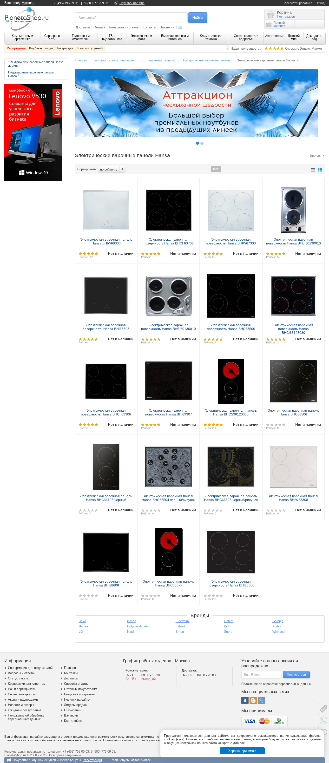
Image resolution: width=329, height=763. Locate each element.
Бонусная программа (79, 694)
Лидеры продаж (75, 705)
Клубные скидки (41, 48)
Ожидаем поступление (24, 710)
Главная (81, 60)
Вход (321, 3)
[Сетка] (320, 169)
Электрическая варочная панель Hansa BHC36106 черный (106, 498)
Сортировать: (87, 169)
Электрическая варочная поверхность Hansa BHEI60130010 (168, 327)
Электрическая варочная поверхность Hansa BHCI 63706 (169, 241)
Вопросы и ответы (21, 673)
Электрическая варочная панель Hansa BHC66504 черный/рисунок (168, 498)
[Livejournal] (261, 700)
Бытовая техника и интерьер (175, 37)
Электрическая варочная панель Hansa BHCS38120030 (231, 412)
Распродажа (16, 48)
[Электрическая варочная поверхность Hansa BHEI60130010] (168, 294)
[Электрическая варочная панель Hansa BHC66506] (293, 379)
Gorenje (277, 621)
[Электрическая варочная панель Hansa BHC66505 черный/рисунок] (231, 465)
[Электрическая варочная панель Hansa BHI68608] (106, 550)
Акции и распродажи (23, 699)
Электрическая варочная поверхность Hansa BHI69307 (168, 412)
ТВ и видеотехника (112, 37)
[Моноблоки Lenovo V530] (33, 179)
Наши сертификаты (22, 689)
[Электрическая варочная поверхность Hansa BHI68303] (106, 294)
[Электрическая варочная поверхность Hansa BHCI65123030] (293, 294)
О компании (72, 710)
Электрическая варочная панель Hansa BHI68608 (106, 583)
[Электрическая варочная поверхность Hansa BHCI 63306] (106, 379)
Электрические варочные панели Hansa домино (35, 63)
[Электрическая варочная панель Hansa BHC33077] (168, 550)
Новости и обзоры (21, 705)
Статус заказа (18, 678)
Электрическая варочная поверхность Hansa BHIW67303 (231, 241)
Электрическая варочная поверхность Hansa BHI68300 (231, 583)
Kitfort (228, 626)
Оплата (99, 27)
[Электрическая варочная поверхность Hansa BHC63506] (231, 294)
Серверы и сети (52, 37)
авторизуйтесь (141, 760)
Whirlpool (278, 631)
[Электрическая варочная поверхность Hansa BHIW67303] (231, 208)
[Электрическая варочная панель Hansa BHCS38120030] (231, 379)
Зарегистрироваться (297, 3)
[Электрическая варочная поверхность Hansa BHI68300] (231, 550)
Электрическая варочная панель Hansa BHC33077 (168, 583)
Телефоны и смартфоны (81, 37)
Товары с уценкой (90, 48)
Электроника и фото (141, 37)
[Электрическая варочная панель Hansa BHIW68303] (106, 208)
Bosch (131, 621)
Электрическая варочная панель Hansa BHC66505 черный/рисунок (231, 498)
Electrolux (183, 621)
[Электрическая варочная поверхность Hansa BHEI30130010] (293, 208)
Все (216, 169)
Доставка (83, 27)
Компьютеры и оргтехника (22, 37)
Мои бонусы (120, 760)
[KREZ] (196, 103)
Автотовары (274, 36)
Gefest (228, 621)
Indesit (180, 626)
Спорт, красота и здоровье (246, 37)
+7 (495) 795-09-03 (65, 3)
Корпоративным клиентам (27, 683)
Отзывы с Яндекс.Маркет (303, 48)
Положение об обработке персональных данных (26, 717)
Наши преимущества (246, 48)
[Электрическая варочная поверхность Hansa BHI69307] (168, 379)
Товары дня (64, 48)
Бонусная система (123, 27)
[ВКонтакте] (245, 700)
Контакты (149, 27)
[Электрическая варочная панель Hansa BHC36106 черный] (106, 465)
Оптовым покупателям (80, 689)
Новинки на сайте (77, 699)
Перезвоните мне (132, 3)
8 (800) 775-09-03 (96, 3)
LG (81, 631)
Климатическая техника (211, 37)
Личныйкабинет (279, 24)
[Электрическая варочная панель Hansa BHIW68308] (293, 465)
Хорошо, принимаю (242, 751)
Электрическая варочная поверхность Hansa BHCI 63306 (106, 412)
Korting (277, 626)
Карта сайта (73, 721)
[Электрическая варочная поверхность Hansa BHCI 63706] (168, 208)
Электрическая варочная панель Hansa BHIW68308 (293, 498)
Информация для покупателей (30, 668)
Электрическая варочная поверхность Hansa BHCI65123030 (293, 329)
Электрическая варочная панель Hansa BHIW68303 (106, 241)
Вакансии (167, 27)
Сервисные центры (21, 694)
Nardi (130, 631)
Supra (228, 631)
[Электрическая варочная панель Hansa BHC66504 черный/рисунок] (168, 465)
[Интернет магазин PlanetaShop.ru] (28, 19)
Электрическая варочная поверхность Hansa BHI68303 (106, 327)
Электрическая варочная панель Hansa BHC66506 (293, 412)
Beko (82, 621)
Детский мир (294, 37)
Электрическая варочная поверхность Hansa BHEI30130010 (293, 241)
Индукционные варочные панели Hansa (31, 74)
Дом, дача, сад (314, 37)
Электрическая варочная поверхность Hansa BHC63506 (231, 327)
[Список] (313, 169)
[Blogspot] (253, 700)
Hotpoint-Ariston (138, 626)
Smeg (180, 631)
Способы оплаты (76, 683)
